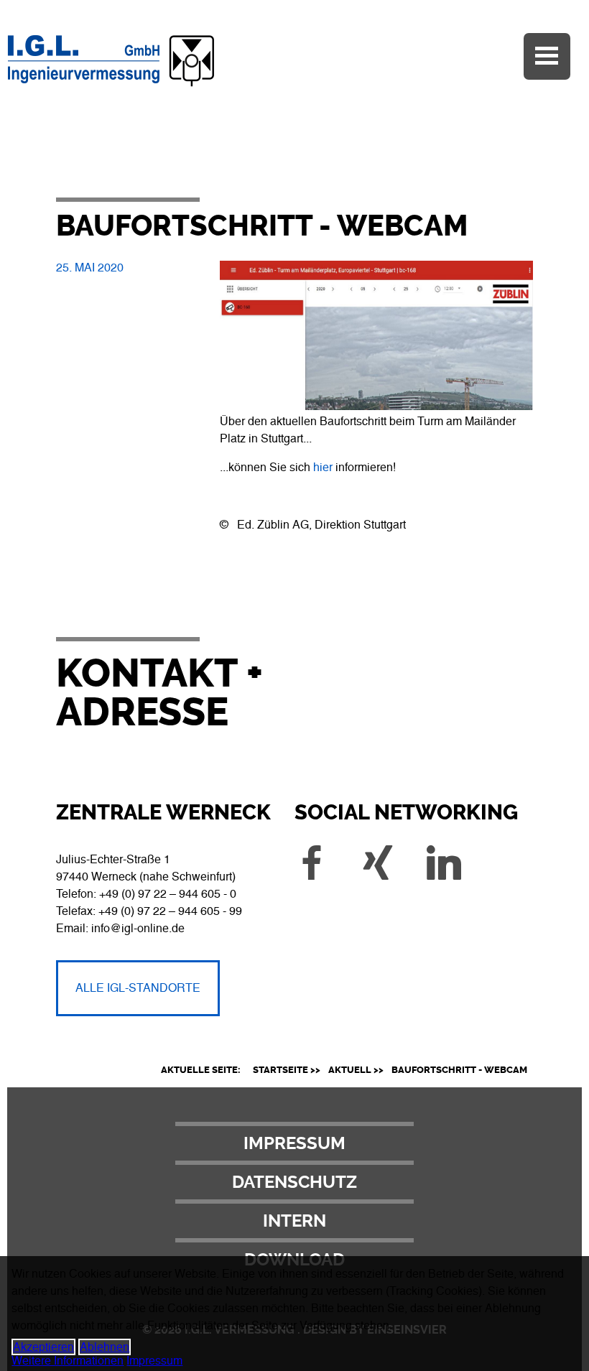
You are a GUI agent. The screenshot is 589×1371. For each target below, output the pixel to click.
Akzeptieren (43, 1347)
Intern (294, 1221)
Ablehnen (104, 1347)
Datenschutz (294, 1182)
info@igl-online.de (138, 928)
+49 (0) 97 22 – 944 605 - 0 (167, 894)
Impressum (294, 1143)
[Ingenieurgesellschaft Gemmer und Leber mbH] (166, 87)
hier (323, 467)
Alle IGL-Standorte (137, 988)
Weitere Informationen (67, 1360)
